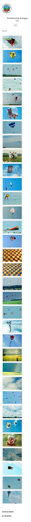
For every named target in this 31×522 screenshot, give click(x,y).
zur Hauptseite (6, 516)
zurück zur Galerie (8, 512)
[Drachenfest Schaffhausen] (12, 42)
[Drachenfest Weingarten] (12, 255)
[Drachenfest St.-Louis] (12, 198)
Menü (15, 25)
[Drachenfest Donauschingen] (12, 326)
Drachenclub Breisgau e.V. (17, 19)
